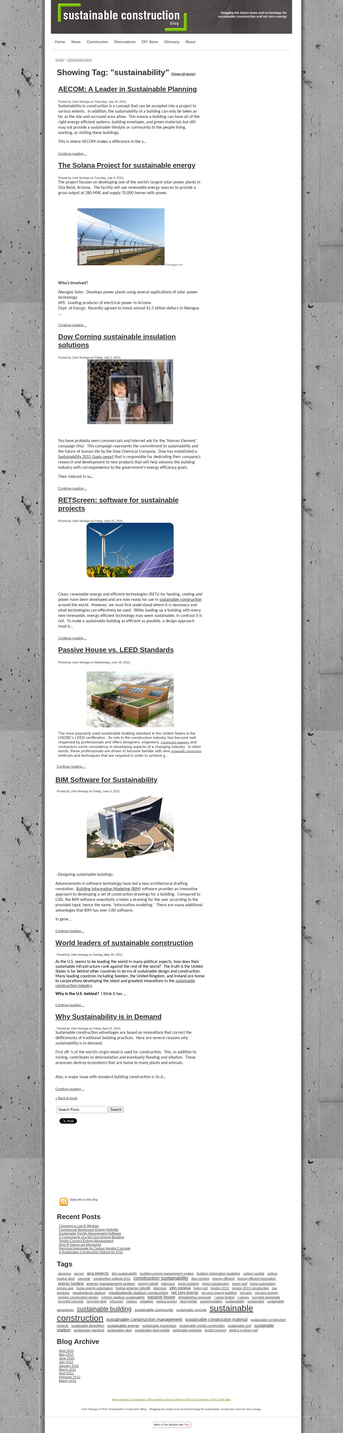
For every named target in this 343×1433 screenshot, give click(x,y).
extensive (168, 1284)
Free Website (170, 1424)
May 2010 (66, 1355)
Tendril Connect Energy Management (86, 1241)
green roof (239, 1284)
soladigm (146, 1301)
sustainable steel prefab (152, 1330)
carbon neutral (253, 1274)
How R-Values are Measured (80, 1245)
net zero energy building (219, 1293)
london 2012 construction (250, 1288)
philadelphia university (194, 1297)
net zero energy (185, 1292)
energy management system (111, 1283)
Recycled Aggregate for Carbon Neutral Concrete (95, 1248)
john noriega (180, 1288)
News (76, 42)
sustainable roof (239, 1326)
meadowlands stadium (89, 1293)
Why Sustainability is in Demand (108, 1017)
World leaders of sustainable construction (124, 943)
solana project (166, 1301)
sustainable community (154, 1310)
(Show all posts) (183, 74)
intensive (159, 1288)
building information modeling (218, 1274)
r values (243, 1297)
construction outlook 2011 (112, 1279)
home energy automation (94, 1288)
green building (188, 1284)
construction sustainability (160, 1278)
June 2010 (66, 1358)
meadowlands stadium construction (138, 1292)
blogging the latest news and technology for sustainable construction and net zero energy (252, 14)
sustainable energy (123, 1325)
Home (60, 42)
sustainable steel (119, 1330)
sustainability (234, 1301)
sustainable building (104, 1308)
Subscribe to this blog (84, 1199)
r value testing (224, 1297)
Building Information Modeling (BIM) (108, 889)
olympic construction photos (78, 1297)
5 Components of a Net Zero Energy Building (91, 1237)
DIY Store (150, 42)
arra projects (98, 1273)
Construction (97, 42)
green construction (215, 1284)
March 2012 (67, 1381)
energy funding (71, 1283)
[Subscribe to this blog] (63, 1201)
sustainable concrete (191, 1310)
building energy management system (167, 1274)
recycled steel (97, 1301)
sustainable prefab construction (202, 1326)
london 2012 (220, 1288)
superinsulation (211, 1301)
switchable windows (187, 1330)
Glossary (171, 42)
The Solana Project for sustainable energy (126, 165)
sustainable (255, 1301)
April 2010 (66, 1351)
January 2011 (69, 1366)
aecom (79, 1274)
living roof (200, 1288)
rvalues (131, 1301)
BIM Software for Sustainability (106, 780)
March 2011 (67, 1369)
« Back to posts (66, 1098)
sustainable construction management (144, 1319)
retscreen (116, 1301)
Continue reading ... (72, 154)
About (190, 42)
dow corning (200, 1279)
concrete (84, 1279)
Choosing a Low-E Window (79, 1226)
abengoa (64, 1274)
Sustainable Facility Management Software (90, 1233)
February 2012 (69, 1377)
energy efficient (223, 1279)
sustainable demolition (87, 1326)
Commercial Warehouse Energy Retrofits (88, 1230)
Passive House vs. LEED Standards (116, 650)
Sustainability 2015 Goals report (86, 457)
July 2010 (66, 1362)
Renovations (125, 42)
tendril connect (215, 1330)
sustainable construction (180, 600)
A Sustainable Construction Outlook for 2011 (91, 1252)
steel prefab (188, 1301)
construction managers (175, 742)
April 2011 (66, 1373)
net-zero (246, 1293)
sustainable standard (89, 1330)
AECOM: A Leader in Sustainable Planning (127, 89)
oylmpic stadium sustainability (123, 1297)
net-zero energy (266, 1293)
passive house (161, 1297)
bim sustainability (124, 1274)
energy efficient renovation (256, 1279)
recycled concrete (71, 1301)
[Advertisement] (171, 1160)
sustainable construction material (216, 1319)
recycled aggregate (266, 1297)
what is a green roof (243, 1330)
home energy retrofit (133, 1288)
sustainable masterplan (159, 1326)
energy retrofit (148, 1284)
